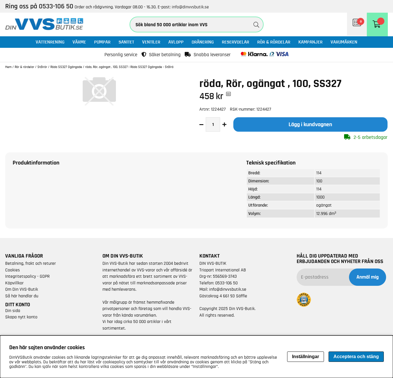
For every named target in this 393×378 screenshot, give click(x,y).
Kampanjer (310, 41)
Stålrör (42, 67)
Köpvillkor (14, 283)
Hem (8, 67)
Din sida (12, 310)
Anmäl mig (367, 277)
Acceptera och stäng (356, 356)
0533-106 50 (226, 283)
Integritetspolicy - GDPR (27, 276)
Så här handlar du (21, 296)
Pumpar (102, 41)
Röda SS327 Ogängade (66, 67)
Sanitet (126, 41)
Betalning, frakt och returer (30, 263)
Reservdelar (235, 41)
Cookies (12, 270)
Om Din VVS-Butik (21, 289)
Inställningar (305, 356)
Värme (79, 41)
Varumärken (344, 41)
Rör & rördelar (273, 41)
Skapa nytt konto (21, 317)
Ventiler (151, 41)
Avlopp (176, 41)
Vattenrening (50, 41)
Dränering (203, 41)
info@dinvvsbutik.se (190, 7)
